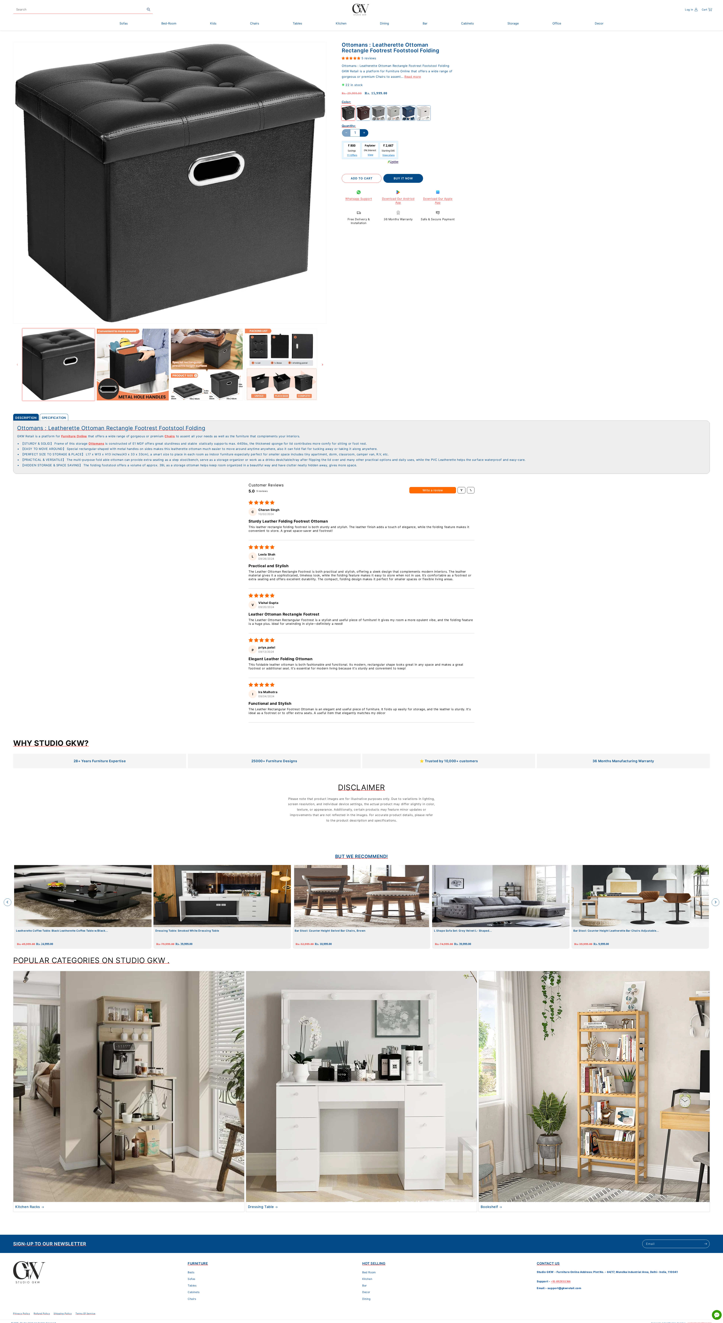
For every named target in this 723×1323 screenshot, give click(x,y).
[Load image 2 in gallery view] (133, 364)
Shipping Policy (63, 1313)
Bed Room (369, 1272)
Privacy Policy (21, 1313)
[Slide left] (17, 364)
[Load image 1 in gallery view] (58, 364)
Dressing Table (261, 1207)
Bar (364, 1285)
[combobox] (83, 9)
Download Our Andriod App (398, 200)
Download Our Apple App (438, 200)
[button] (707, 9)
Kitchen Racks (27, 1207)
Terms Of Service (85, 1313)
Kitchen (367, 1278)
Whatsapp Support (358, 198)
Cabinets (194, 1292)
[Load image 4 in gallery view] (281, 364)
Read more (412, 76)
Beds (191, 1272)
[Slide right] (322, 364)
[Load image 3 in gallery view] (207, 364)
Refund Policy (42, 1313)
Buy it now (403, 178)
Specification (54, 418)
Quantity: (349, 125)
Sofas (191, 1278)
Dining (366, 1298)
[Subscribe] (705, 1243)
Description (26, 418)
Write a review (433, 490)
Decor (366, 1292)
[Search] (148, 9)
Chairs (192, 1298)
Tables (192, 1285)
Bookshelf (489, 1207)
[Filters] (461, 490)
